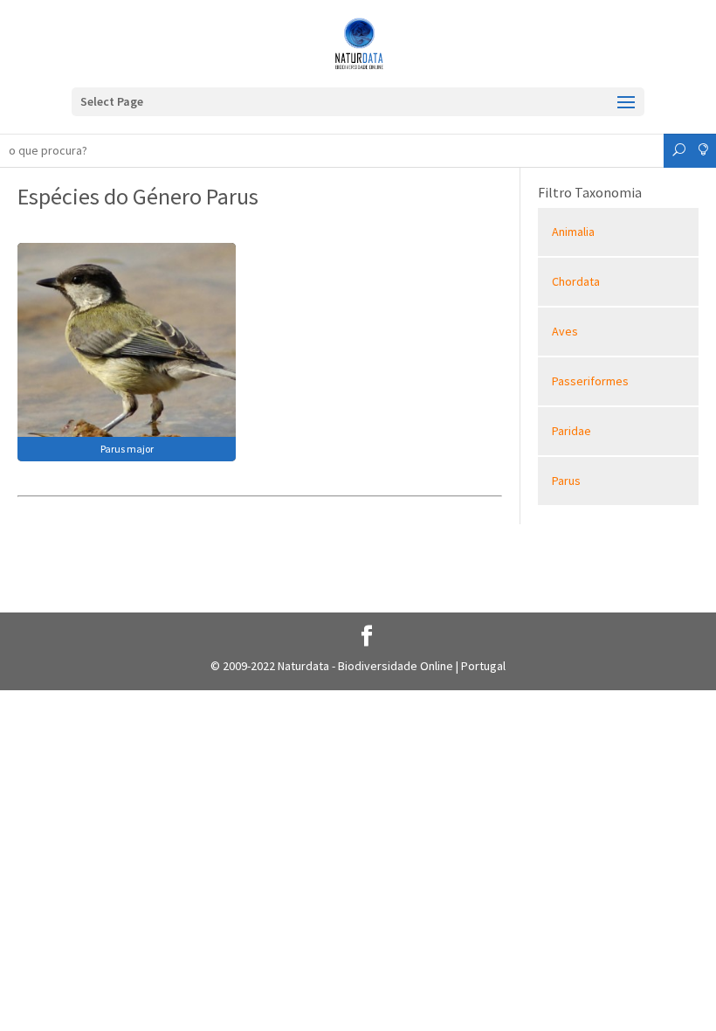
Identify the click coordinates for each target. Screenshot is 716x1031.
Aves (565, 331)
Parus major (127, 448)
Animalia (573, 231)
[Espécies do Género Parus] (126, 350)
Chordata (576, 281)
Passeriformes (590, 381)
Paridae (571, 431)
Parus (566, 480)
